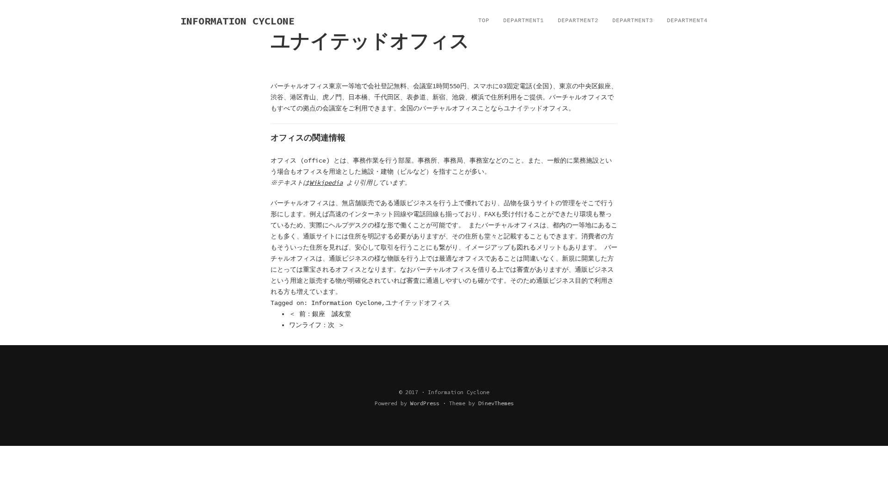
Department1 (523, 21)
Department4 (687, 21)
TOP (483, 21)
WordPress (424, 403)
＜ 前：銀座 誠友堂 (320, 314)
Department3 (632, 21)
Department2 (578, 21)
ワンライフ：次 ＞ (317, 325)
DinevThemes (496, 403)
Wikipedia (326, 182)
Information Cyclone (346, 303)
